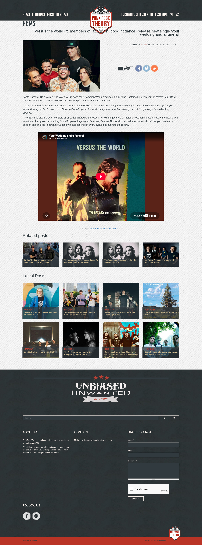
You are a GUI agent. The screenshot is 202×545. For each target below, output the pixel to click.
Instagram (36, 516)
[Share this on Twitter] (146, 68)
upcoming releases (134, 15)
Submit (135, 499)
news (26, 15)
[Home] (101, 19)
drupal (34, 540)
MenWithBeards (160, 540)
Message (132, 461)
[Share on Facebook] (138, 68)
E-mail (131, 451)
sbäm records (112, 228)
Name (131, 440)
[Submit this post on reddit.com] (154, 68)
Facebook (27, 516)
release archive (162, 15)
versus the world (97, 228)
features (38, 15)
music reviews (57, 15)
